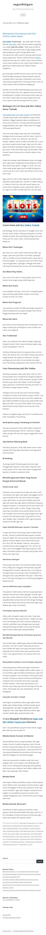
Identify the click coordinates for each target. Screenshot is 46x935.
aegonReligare (23, 4)
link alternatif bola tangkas (12, 918)
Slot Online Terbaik (29, 225)
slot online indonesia (23, 836)
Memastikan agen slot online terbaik (16, 115)
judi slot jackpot (28, 826)
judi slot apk (7, 826)
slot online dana (36, 834)
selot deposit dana (13, 831)
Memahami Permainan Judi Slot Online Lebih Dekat (19, 35)
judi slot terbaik (12, 828)
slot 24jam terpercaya (27, 831)
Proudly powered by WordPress (23, 931)
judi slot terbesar (24, 828)
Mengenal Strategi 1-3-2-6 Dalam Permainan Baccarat (21, 871)
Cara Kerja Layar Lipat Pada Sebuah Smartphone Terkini (22, 890)
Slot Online (7, 42)
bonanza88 (6, 915)
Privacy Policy (7, 931)
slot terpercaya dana (17, 842)
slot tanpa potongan (12, 839)
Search (5, 858)
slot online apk (25, 834)
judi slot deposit (17, 826)
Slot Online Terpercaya (27, 823)
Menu (23, 14)
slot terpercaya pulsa (10, 844)
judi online (12, 44)
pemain (38, 58)
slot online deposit (9, 836)
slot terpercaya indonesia (33, 842)
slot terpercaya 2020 (27, 839)
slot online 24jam (13, 834)
